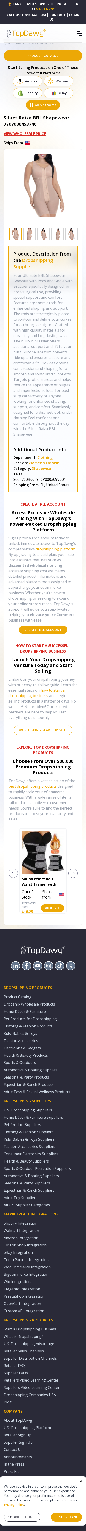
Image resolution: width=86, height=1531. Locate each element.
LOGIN (74, 15)
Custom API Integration (24, 1310)
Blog (8, 1402)
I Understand (66, 1517)
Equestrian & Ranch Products (28, 1084)
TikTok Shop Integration (25, 1245)
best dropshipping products (32, 786)
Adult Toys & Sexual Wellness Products (37, 1091)
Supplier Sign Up (18, 1442)
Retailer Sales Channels (24, 1350)
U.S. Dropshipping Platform (27, 1427)
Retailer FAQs (15, 1365)
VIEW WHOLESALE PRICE (25, 133)
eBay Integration (18, 1252)
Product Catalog (17, 996)
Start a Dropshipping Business (30, 1329)
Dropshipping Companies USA (30, 1394)
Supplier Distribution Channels (30, 1358)
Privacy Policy (14, 1504)
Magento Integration (22, 1288)
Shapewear (42, 468)
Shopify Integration (20, 1223)
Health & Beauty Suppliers (26, 1161)
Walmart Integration (21, 1230)
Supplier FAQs (16, 1372)
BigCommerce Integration (26, 1274)
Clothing (45, 457)
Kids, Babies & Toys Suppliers (29, 1139)
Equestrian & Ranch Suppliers (29, 1190)
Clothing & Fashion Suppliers (28, 1131)
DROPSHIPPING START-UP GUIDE (43, 730)
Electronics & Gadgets (22, 1047)
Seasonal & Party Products (26, 1077)
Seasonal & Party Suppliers (27, 1183)
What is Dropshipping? (23, 1336)
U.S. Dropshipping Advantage (29, 1343)
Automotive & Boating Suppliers (31, 1175)
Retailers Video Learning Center (31, 1380)
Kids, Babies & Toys (20, 1033)
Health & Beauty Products (26, 1055)
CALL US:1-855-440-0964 (26, 15)
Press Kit (11, 1471)
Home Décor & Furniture (25, 1011)
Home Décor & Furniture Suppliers (33, 1117)
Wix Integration (17, 1281)
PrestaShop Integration (24, 1296)
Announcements (18, 1456)
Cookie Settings (22, 1517)
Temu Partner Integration (26, 1259)
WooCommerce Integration (27, 1267)
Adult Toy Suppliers (20, 1197)
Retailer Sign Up (17, 1434)
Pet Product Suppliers (22, 1124)
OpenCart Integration (22, 1303)
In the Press (14, 1464)
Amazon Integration (21, 1237)
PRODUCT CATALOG (43, 55)
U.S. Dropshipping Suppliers (28, 1110)
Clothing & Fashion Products (28, 1026)
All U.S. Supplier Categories (27, 1204)
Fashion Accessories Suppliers (29, 1146)
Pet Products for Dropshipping (30, 1018)
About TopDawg (18, 1420)
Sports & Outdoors (20, 1062)
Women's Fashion (44, 462)
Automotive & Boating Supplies (30, 1069)
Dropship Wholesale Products (29, 1004)
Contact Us (13, 1449)
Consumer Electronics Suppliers (31, 1153)
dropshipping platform (55, 548)
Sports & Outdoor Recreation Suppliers (37, 1168)
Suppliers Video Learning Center (32, 1387)
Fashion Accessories (21, 1040)
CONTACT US (58, 17)
